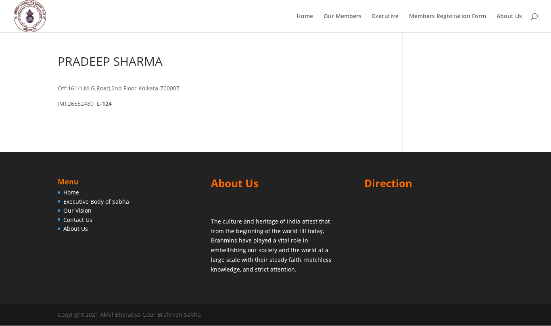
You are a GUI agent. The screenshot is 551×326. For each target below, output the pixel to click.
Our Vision (77, 210)
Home (304, 16)
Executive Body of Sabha (96, 201)
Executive (385, 16)
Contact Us (77, 220)
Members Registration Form (447, 16)
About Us (509, 16)
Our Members (342, 16)
